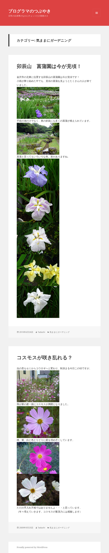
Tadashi (41, 332)
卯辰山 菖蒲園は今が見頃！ (49, 66)
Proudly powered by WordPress (32, 547)
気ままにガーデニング (60, 332)
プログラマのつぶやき (29, 11)
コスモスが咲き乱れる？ (45, 357)
